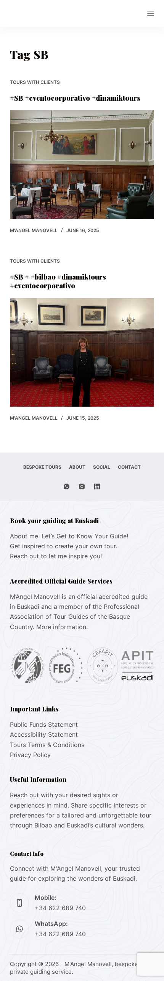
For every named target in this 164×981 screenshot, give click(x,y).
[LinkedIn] (97, 486)
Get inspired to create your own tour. (63, 546)
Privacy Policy (30, 755)
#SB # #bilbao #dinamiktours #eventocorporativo (58, 281)
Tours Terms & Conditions (47, 745)
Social (101, 467)
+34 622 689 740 (60, 908)
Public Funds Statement (44, 724)
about (77, 467)
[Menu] (150, 13)
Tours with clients (35, 82)
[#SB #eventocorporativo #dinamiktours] (82, 164)
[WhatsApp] (66, 486)
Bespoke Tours (42, 467)
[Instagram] (82, 486)
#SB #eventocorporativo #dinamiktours (75, 98)
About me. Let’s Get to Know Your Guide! (69, 536)
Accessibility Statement (44, 734)
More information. (62, 627)
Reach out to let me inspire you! (56, 556)
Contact (129, 467)
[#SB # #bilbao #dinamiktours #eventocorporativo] (82, 352)
